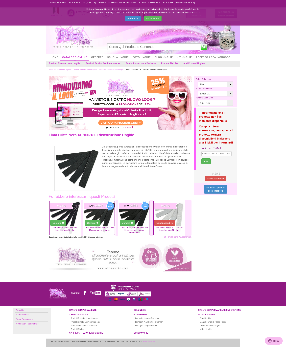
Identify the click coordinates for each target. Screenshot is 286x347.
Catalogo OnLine (74, 57)
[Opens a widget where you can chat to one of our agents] (273, 341)
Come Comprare (149, 2)
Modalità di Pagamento (26, 324)
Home (54, 57)
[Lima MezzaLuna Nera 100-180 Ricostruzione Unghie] (99, 218)
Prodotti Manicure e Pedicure (141, 63)
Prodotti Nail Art (169, 63)
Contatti (19, 310)
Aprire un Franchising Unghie (117, 2)
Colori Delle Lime (203, 79)
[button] (215, 84)
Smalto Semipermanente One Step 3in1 (219, 310)
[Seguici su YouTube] (95, 293)
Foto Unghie (142, 57)
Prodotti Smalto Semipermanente (103, 63)
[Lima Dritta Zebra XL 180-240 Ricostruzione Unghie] (168, 218)
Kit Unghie (184, 57)
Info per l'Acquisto (82, 2)
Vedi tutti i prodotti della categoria (215, 189)
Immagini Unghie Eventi (146, 325)
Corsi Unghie (141, 333)
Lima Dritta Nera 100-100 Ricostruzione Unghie (65, 228)
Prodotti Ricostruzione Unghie (64, 63)
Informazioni (21, 315)
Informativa (133, 18)
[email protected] (149, 341)
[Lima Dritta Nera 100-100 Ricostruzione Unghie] (64, 218)
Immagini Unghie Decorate (147, 318)
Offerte (97, 57)
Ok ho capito (152, 18)
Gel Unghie (140, 310)
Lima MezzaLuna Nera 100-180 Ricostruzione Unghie (99, 228)
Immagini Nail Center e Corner (149, 322)
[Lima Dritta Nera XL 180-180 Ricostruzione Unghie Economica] (134, 218)
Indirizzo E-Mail (211, 148)
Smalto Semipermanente (82, 310)
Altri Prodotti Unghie (194, 63)
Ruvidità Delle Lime (204, 98)
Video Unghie (206, 329)
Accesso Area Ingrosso (178, 2)
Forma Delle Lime (204, 88)
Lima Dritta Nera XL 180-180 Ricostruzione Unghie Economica (134, 230)
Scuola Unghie (118, 57)
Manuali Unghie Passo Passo (213, 322)
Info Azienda (58, 2)
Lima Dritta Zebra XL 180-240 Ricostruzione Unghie (169, 228)
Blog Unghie (164, 57)
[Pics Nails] (73, 37)
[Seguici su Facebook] (85, 293)
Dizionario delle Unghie (210, 325)
